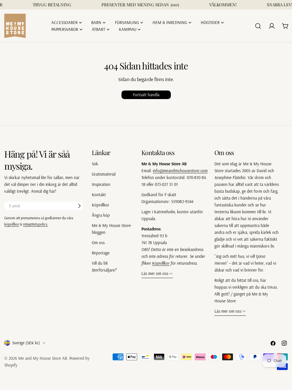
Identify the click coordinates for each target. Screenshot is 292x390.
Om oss (98, 242)
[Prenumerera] (79, 205)
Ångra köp (101, 215)
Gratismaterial (103, 174)
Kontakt (99, 194)
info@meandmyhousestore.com (180, 170)
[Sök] (258, 26)
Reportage (101, 253)
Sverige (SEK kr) (26, 342)
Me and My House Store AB (42, 358)
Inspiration (101, 184)
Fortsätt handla (146, 94)
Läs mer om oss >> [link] (157, 273)
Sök (95, 163)
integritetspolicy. (35, 224)
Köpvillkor (100, 205)
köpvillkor (11, 224)
